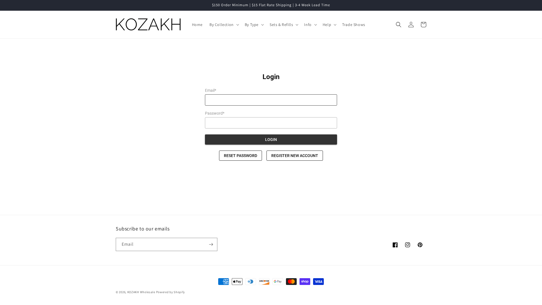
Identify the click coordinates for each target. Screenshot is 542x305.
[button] (223, 24)
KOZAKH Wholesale (141, 292)
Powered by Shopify (170, 292)
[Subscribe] (211, 244)
